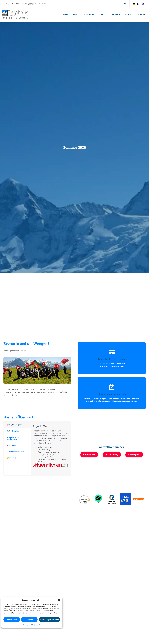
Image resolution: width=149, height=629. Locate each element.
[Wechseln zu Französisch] (138, 3)
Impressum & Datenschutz (32, 625)
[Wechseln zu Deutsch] (134, 3)
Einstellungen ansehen (49, 619)
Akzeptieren (12, 619)
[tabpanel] (51, 448)
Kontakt (142, 14)
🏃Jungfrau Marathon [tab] (15, 451)
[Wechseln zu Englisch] (143, 3)
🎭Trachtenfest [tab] (13, 431)
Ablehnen (29, 619)
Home (65, 14)
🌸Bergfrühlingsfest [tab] (14, 425)
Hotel (74, 14)
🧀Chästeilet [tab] (11, 458)
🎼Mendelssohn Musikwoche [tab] (13, 438)
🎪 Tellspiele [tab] (11, 445)
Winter (128, 14)
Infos (101, 14)
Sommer (114, 14)
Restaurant (89, 14)
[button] (59, 600)
